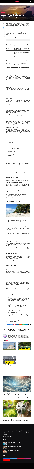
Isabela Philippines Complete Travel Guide (9, 351)
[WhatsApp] (4, 34)
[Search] (30, 1)
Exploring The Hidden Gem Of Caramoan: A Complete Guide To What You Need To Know (24, 352)
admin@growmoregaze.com (8, 436)
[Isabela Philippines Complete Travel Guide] (9, 346)
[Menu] (3, 1)
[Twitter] (4, 27)
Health (4, 393)
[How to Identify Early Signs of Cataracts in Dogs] (17, 408)
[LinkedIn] (4, 30)
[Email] (4, 36)
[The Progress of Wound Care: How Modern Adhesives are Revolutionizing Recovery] (17, 384)
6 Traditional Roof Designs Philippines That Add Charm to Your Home (9, 365)
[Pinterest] (4, 32)
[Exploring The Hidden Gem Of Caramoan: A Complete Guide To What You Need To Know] (24, 346)
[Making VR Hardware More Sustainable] (5, 451)
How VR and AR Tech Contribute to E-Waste (14, 446)
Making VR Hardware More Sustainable (13, 450)
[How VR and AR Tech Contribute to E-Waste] (5, 447)
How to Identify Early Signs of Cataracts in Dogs (11, 419)
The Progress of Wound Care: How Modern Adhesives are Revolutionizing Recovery (16, 395)
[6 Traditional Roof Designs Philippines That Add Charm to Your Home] (9, 360)
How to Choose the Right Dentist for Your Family (15, 442)
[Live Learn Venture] (17, 1)
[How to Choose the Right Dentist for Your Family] (5, 443)
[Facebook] (4, 25)
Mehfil (9, 334)
